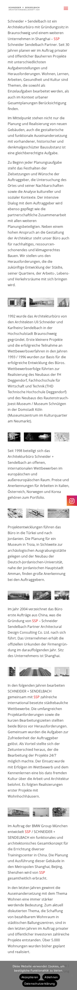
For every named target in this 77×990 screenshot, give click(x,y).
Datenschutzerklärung (39, 983)
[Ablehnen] (72, 975)
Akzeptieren (29, 977)
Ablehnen (51, 977)
